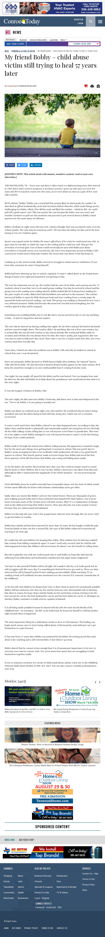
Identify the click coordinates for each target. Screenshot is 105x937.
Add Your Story (15, 43)
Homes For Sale (42, 892)
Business (23, 40)
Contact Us (62, 928)
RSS (60, 907)
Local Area (53, 40)
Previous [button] (95, 682)
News (17, 32)
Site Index (16, 928)
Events (7, 881)
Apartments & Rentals (66, 887)
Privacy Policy (88, 884)
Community (9, 892)
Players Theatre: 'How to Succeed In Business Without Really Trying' (52, 744)
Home (6, 928)
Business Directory (43, 876)
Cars (59, 881)
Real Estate (9, 898)
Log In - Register (42, 898)
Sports (21, 887)
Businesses (23, 898)
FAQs (84, 890)
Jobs (20, 881)
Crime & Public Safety (38, 40)
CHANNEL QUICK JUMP (82, 43)
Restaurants (62, 876)
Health (21, 892)
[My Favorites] (86, 86)
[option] (29, 700)
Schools (38, 881)
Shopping (8, 876)
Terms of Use (88, 879)
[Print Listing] (92, 86)
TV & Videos (62, 892)
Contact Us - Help (90, 873)
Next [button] (99, 682)
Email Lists (51, 907)
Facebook (40, 907)
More (63, 40)
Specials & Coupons (44, 887)
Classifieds (9, 887)
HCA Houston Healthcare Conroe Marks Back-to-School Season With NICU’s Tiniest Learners (53, 765)
